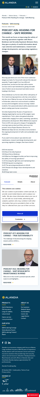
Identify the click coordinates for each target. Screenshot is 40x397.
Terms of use (25, 370)
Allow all (20, 213)
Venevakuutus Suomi (8, 330)
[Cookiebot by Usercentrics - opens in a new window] (29, 176)
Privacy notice (6, 372)
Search (35, 7)
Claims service (6, 317)
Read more (7, 244)
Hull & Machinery (7, 307)
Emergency (34, 395)
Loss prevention (7, 319)
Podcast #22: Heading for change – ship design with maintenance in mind (16, 271)
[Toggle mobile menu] (36, 3)
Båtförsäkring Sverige (9, 328)
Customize (19, 219)
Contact (23, 318)
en (28, 7)
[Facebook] (2, 342)
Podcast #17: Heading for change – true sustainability (18, 234)
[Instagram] (6, 343)
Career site (24, 314)
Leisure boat (6, 314)
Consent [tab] (7, 182)
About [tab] (33, 182)
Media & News (25, 309)
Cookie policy (17, 370)
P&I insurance (6, 309)
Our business (25, 307)
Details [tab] (20, 182)
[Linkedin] (9, 342)
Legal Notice (25, 316)
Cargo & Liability (7, 311)
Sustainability (25, 311)
